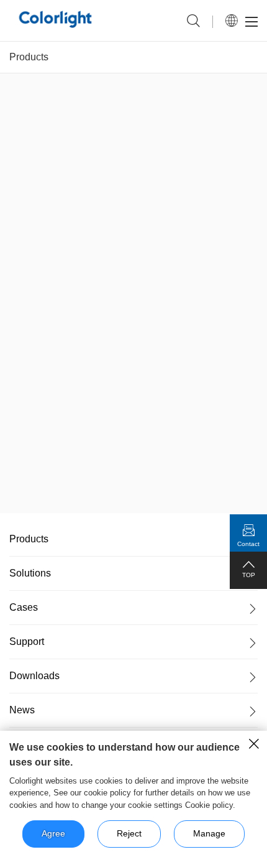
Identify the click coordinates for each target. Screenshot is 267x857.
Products (28, 57)
